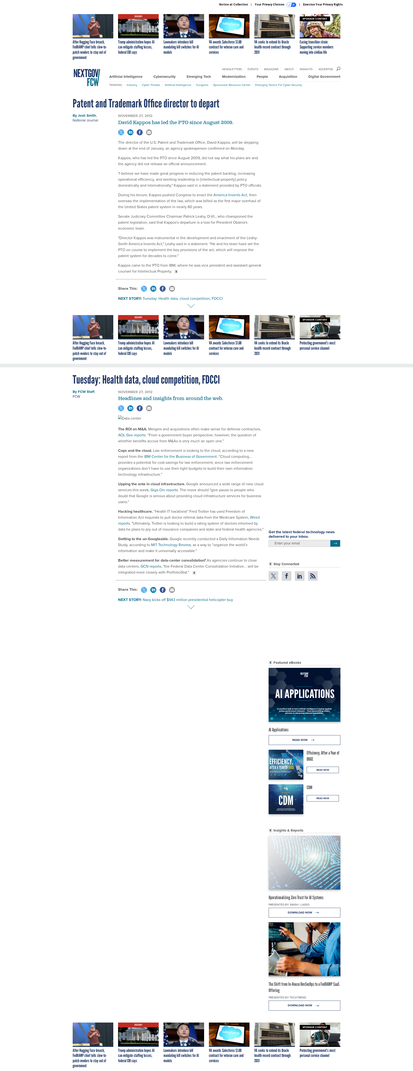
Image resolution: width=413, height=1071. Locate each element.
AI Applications (278, 730)
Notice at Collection (233, 4)
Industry (132, 85)
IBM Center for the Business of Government (180, 456)
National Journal (85, 120)
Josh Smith (87, 115)
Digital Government (324, 76)
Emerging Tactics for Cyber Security (278, 85)
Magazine (271, 69)
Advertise (325, 69)
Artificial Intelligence (125, 76)
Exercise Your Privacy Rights (323, 4)
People (262, 76)
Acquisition (288, 76)
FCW (76, 396)
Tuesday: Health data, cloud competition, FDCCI (183, 298)
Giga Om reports (164, 490)
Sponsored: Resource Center (231, 85)
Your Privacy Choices (270, 4)
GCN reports (151, 566)
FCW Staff (86, 391)
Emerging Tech (199, 76)
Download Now (300, 912)
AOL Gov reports (132, 435)
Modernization (234, 76)
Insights (306, 69)
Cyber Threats (151, 85)
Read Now (300, 740)
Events (253, 69)
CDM (309, 787)
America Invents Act (230, 195)
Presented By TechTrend (287, 997)
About (289, 69)
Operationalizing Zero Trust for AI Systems (296, 897)
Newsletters (232, 69)
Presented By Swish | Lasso (289, 904)
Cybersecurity (164, 76)
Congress (202, 85)
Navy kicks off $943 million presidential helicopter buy (188, 599)
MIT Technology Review (171, 545)
